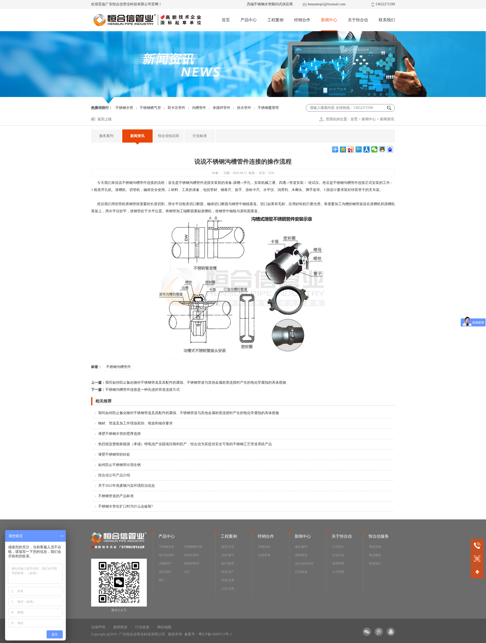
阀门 (162, 580)
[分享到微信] (374, 149)
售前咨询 (375, 547)
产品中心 (248, 20)
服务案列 (106, 136)
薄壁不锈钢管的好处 (114, 454)
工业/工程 (227, 588)
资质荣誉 (338, 563)
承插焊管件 (221, 108)
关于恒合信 (358, 20)
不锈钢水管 (124, 108)
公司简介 (338, 547)
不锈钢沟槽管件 (118, 367)
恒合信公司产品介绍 (114, 475)
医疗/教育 (227, 563)
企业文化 (338, 555)
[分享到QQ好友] (382, 149)
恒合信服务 (379, 536)
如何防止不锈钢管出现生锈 (119, 465)
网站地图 (164, 627)
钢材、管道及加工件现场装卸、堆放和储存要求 (135, 423)
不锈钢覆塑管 (268, 108)
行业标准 (200, 136)
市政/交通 (227, 580)
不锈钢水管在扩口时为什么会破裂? (125, 506)
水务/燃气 (227, 555)
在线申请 (264, 555)
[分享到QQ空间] (343, 149)
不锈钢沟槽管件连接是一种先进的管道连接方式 (135, 390)
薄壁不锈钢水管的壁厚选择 (119, 434)
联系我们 (387, 20)
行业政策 (142, 627)
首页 (226, 20)
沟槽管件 (199, 108)
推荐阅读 (120, 627)
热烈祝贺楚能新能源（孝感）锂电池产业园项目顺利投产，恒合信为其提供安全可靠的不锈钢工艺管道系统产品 (185, 444)
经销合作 (302, 20)
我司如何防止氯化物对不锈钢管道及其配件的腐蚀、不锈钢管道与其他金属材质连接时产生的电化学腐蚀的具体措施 (188, 382)
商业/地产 (227, 572)
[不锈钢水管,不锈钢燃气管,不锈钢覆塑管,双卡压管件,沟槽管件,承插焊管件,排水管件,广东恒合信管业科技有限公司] (147, 20)
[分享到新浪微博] (351, 149)
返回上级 (104, 119)
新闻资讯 (387, 119)
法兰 (187, 572)
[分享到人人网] (366, 149)
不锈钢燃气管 (150, 108)
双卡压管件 (176, 108)
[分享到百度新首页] (390, 149)
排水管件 (244, 108)
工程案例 (275, 20)
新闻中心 (329, 20)
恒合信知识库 (168, 136)
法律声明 (98, 627)
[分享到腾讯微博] (359, 149)
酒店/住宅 (227, 547)
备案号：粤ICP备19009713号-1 (208, 634)
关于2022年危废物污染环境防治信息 (126, 486)
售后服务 (375, 555)
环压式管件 (191, 555)
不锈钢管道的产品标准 (116, 496)
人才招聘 (338, 572)
